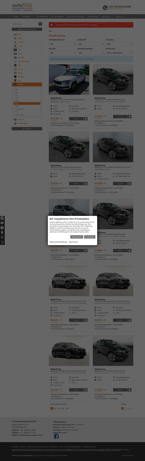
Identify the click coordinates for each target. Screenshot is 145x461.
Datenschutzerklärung (58, 242)
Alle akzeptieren (77, 237)
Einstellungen (89, 237)
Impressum (73, 242)
